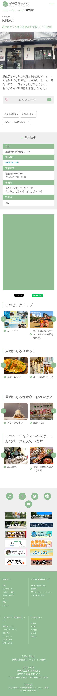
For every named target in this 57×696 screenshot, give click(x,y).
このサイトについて (10, 630)
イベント (6, 599)
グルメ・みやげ (17, 10)
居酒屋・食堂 (27, 114)
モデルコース (7, 589)
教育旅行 (34, 589)
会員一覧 (6, 633)
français (34, 637)
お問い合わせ (7, 643)
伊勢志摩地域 (10, 114)
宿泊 (4, 602)
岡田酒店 (30, 10)
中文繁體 (34, 630)
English (33, 627)
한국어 (33, 633)
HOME (5, 10)
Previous (3, 319)
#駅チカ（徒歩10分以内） (16, 122)
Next (53, 319)
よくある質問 (7, 640)
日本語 (33, 623)
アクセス (6, 605)
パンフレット (7, 636)
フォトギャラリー (37, 595)
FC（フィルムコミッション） (41, 592)
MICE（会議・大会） (38, 585)
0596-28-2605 (12, 162)
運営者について (8, 626)
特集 (4, 585)
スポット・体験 (8, 592)
